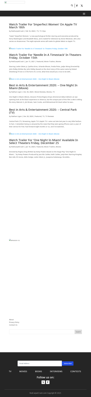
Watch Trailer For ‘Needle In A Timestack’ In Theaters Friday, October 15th (45, 56)
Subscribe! (68, 363)
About (11, 320)
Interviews (56, 372)
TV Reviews (49, 116)
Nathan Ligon (16, 92)
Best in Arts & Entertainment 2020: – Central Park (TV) (43, 111)
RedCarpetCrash (17, 31)
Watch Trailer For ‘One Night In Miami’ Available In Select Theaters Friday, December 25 (43, 141)
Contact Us (13, 325)
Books (38, 372)
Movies (58, 61)
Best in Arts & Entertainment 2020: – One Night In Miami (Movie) (43, 86)
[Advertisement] (45, 196)
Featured (40, 61)
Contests (75, 372)
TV (38, 31)
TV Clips (43, 31)
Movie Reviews (40, 92)
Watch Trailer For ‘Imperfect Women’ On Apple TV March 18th (43, 25)
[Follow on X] (82, 6)
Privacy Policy (14, 322)
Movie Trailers (49, 61)
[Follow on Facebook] (77, 6)
